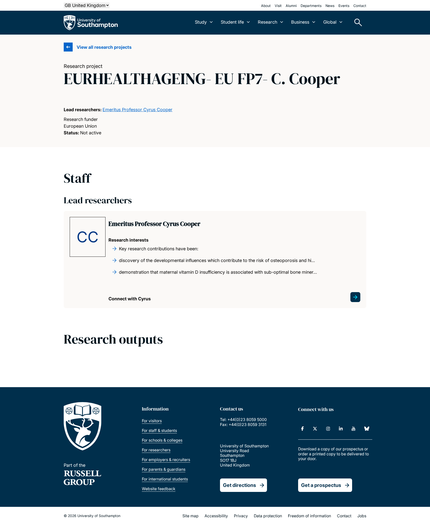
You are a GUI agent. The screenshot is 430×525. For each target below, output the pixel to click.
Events (343, 5)
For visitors (152, 420)
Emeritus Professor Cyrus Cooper (137, 109)
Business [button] (300, 22)
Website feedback (158, 488)
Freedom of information (309, 515)
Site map (190, 515)
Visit (278, 5)
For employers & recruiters (166, 459)
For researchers (156, 449)
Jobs (361, 515)
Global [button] (329, 22)
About (266, 5)
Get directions (239, 485)
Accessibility (216, 515)
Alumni (291, 5)
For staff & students (159, 430)
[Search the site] (356, 23)
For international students (165, 478)
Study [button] (201, 22)
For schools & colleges (162, 440)
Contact (359, 5)
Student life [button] (232, 22)
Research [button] (267, 22)
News (329, 5)
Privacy (241, 515)
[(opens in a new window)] (302, 428)
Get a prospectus (321, 485)
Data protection (268, 515)
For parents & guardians (163, 469)
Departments (311, 5)
